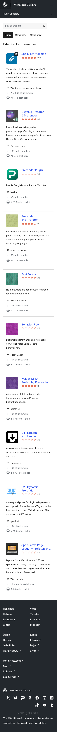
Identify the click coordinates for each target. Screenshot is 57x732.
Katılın (33, 634)
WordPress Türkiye (20, 690)
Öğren (6, 634)
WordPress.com (13, 660)
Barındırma (9, 619)
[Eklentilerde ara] (44, 26)
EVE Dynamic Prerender (29, 488)
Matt (7, 666)
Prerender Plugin (32, 170)
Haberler (7, 614)
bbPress (9, 671)
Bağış (34, 645)
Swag (34, 650)
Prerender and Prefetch (29, 218)
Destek (7, 640)
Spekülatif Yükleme (33, 53)
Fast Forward (29, 274)
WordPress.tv (12, 650)
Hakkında (8, 608)
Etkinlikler (35, 640)
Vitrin (33, 608)
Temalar (34, 614)
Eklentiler (35, 619)
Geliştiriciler (9, 645)
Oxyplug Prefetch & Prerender (32, 113)
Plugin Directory (11, 13)
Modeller (35, 624)
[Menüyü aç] (52, 4)
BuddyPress (11, 676)
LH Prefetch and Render (29, 434)
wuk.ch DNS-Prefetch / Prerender (34, 380)
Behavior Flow (30, 324)
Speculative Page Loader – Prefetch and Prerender (35, 546)
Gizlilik (6, 624)
